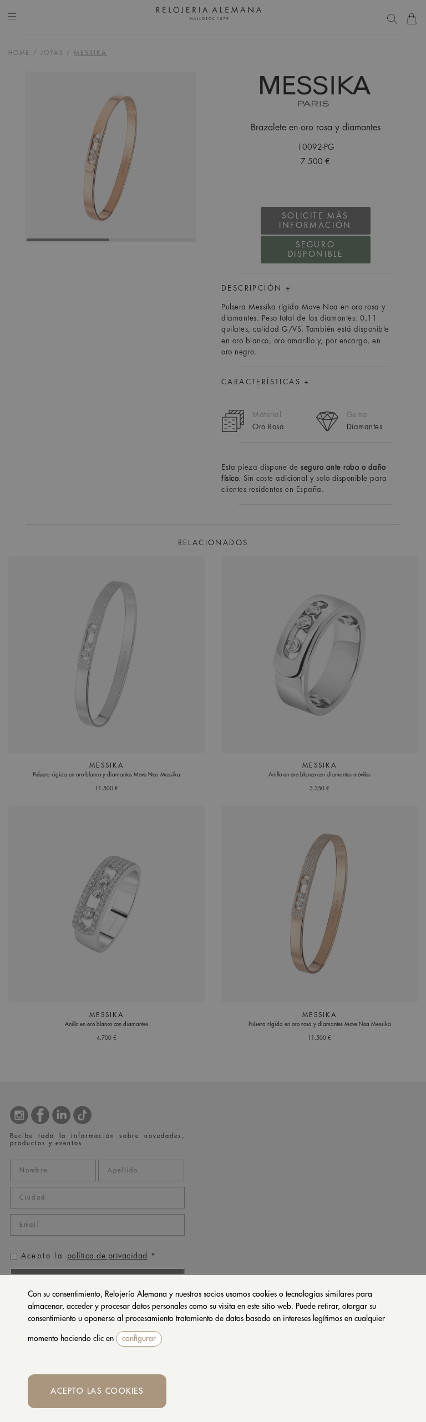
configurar (139, 1338)
